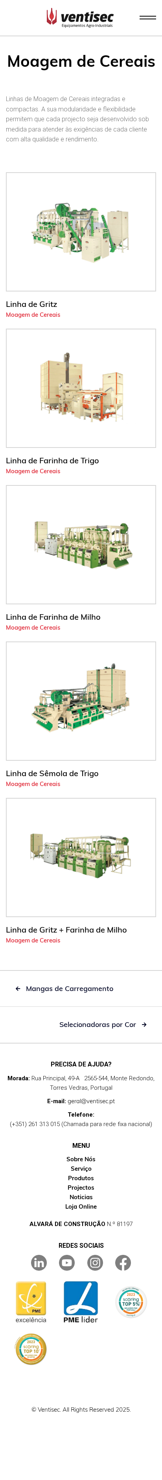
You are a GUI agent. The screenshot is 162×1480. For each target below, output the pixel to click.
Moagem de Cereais (33, 314)
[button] (148, 18)
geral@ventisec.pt (91, 1101)
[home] (80, 18)
